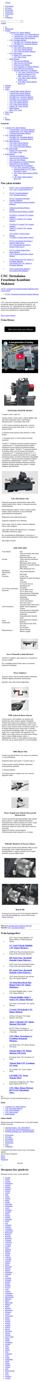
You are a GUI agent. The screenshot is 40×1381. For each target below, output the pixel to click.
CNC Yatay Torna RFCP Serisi (28, 72)
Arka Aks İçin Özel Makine (23, 63)
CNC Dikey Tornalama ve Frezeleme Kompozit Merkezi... (20, 1038)
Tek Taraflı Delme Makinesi (18, 271)
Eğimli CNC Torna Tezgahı (18, 106)
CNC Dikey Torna (20, 57)
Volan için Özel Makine (22, 65)
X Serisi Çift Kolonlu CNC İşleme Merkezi (21, 1010)
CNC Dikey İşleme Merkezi (23, 48)
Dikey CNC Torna (15, 110)
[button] (20, 329)
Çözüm (7, 87)
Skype (3, 1158)
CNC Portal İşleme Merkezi (18, 104)
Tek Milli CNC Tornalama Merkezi (25, 42)
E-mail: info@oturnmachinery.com (22, 1130)
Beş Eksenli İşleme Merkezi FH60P (21, 212)
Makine (7, 119)
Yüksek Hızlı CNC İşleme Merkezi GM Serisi (20, 1052)
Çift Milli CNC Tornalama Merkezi (25, 44)
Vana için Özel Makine (21, 61)
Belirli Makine (14, 59)
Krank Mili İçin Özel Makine (23, 68)
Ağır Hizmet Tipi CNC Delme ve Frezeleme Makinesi (20, 264)
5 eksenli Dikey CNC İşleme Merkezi (26, 34)
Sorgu (7, 114)
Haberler (8, 85)
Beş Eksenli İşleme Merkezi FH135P (19, 926)
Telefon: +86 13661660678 (20, 1128)
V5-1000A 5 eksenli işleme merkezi (21, 237)
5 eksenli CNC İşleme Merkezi (19, 32)
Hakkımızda (9, 29)
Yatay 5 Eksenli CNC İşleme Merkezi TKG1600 (21, 1023)
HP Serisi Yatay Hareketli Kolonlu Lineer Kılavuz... (20, 959)
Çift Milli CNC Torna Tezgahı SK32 (18, 1076)
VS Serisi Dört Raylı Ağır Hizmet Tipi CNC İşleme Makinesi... (20, 984)
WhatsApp (4, 1159)
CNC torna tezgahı (15, 53)
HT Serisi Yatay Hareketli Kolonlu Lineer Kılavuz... (20, 971)
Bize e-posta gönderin (8, 315)
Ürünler (7, 31)
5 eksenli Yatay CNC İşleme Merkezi (26, 36)
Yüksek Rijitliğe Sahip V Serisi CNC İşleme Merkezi (21, 998)
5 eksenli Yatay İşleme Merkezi (19, 93)
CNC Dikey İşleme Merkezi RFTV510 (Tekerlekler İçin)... (21, 1090)
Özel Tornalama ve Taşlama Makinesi (26, 67)
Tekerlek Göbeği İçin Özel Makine (25, 70)
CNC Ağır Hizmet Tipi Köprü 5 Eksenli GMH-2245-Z (20, 246)
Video (7, 89)
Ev (6, 27)
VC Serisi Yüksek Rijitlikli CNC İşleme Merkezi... (20, 946)
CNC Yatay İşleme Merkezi (23, 49)
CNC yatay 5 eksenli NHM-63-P (20, 189)
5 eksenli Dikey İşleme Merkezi (20, 91)
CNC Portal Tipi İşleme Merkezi (25, 51)
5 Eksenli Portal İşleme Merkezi (24, 38)
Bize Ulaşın (9, 112)
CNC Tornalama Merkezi (18, 40)
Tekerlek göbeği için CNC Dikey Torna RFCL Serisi (27, 75)
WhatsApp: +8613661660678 (24, 1131)
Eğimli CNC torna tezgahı (22, 55)
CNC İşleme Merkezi (16, 46)
